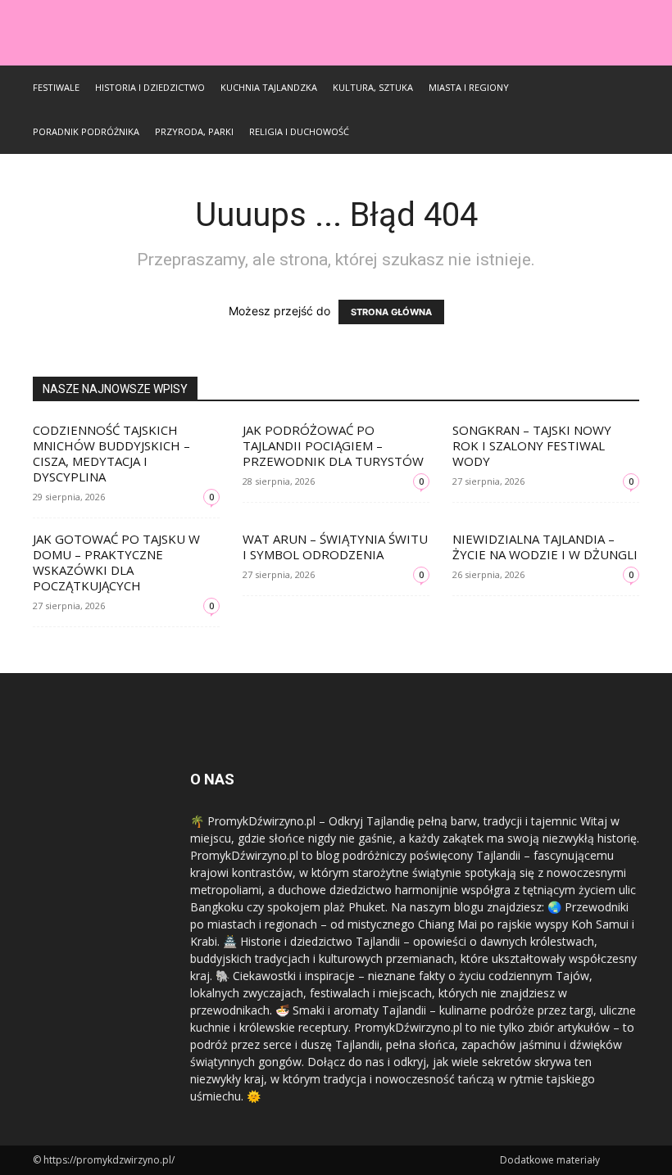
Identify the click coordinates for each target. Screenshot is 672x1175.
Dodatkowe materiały (550, 1160)
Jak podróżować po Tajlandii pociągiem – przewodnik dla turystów (333, 445)
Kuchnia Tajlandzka (268, 87)
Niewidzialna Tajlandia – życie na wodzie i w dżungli (545, 547)
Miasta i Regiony (469, 87)
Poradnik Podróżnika (86, 131)
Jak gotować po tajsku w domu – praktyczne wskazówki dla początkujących (116, 562)
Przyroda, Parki (194, 131)
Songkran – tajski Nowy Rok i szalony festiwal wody (531, 445)
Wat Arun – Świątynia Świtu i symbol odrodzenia (335, 547)
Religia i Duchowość (299, 131)
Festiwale (56, 87)
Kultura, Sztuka (373, 87)
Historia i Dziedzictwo (150, 87)
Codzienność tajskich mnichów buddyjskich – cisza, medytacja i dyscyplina (111, 453)
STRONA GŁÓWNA (391, 312)
